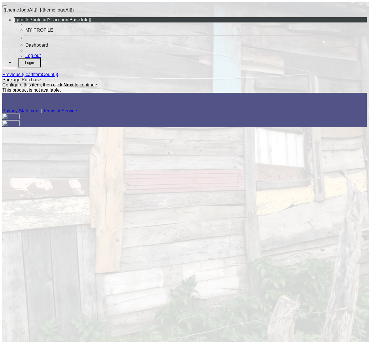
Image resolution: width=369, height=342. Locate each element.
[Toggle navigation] (4, 6)
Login (29, 63)
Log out (33, 55)
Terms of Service (60, 110)
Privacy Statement (20, 110)
